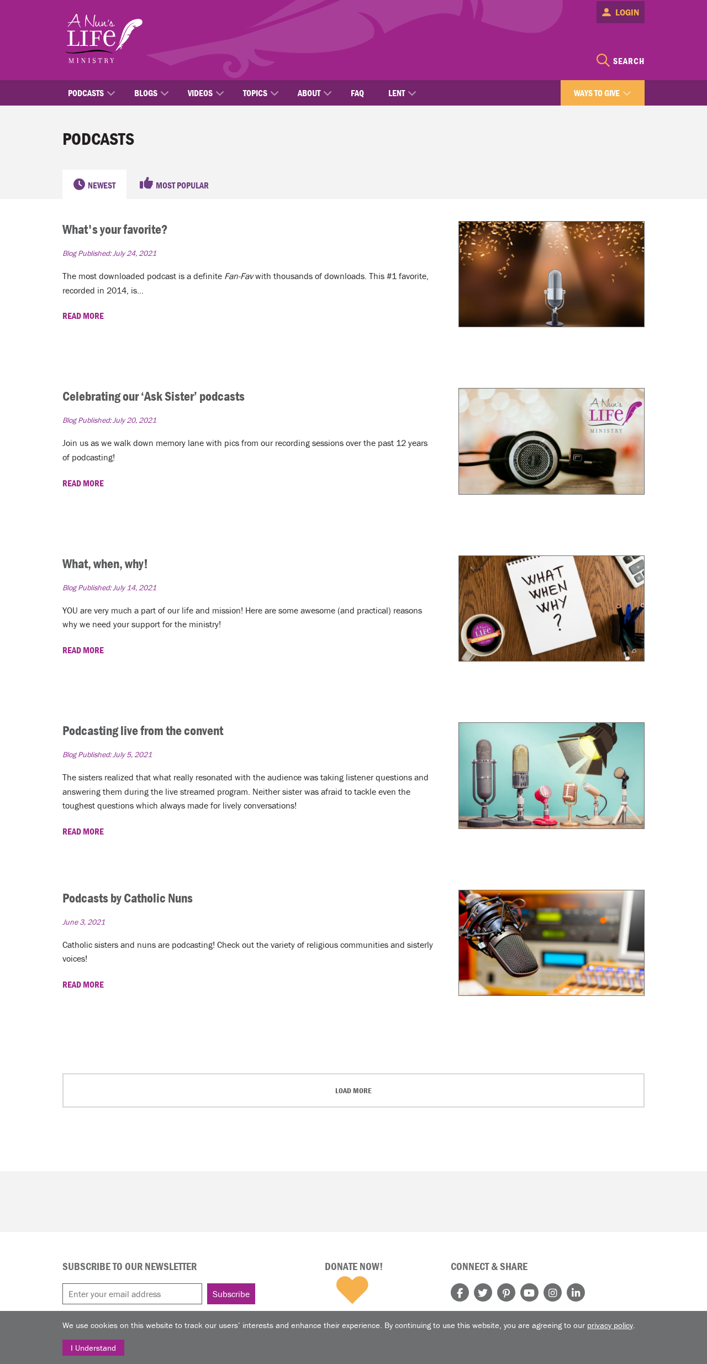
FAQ (357, 92)
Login (627, 12)
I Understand (93, 1347)
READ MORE (83, 315)
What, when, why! (105, 563)
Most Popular (182, 185)
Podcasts (86, 92)
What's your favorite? (114, 229)
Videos (200, 92)
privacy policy (610, 1325)
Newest (101, 185)
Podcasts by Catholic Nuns (127, 898)
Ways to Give (597, 92)
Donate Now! (354, 1266)
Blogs (145, 92)
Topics (255, 92)
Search (629, 60)
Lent (396, 92)
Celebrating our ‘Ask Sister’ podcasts (153, 396)
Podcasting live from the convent (142, 730)
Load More (353, 1090)
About (309, 92)
